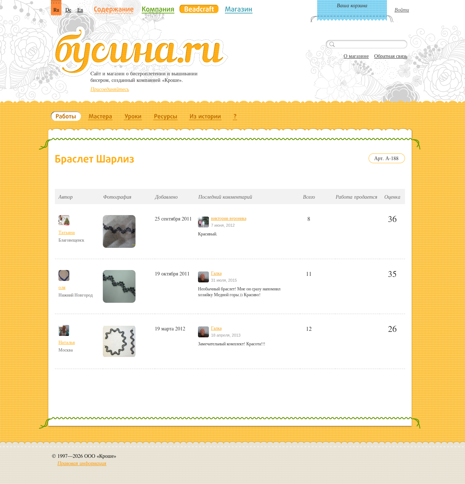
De (68, 9)
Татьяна (66, 232)
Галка (216, 273)
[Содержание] (114, 10)
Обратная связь (390, 55)
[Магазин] (238, 9)
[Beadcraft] (199, 9)
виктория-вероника (228, 218)
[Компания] (158, 9)
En (80, 9)
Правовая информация (81, 463)
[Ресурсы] (165, 116)
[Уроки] (133, 116)
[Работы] (66, 116)
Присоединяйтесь (109, 89)
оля (61, 287)
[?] (235, 116)
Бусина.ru (140, 51)
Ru (56, 9)
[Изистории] (205, 116)
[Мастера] (100, 116)
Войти (402, 9)
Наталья (66, 342)
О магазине (356, 55)
